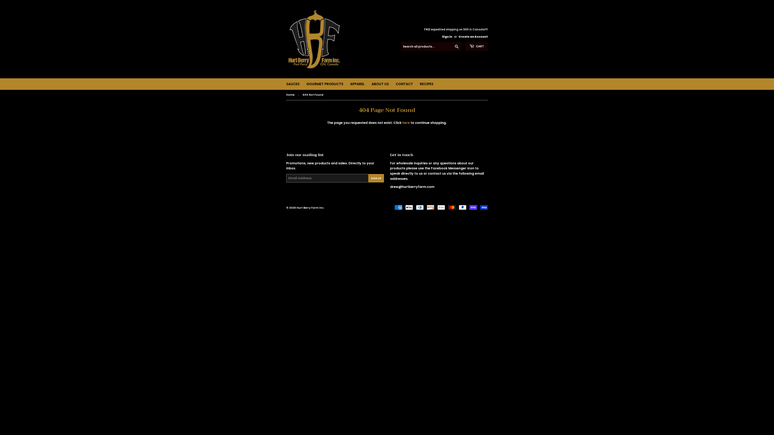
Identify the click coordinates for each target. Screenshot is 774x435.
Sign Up (376, 178)
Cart (479, 46)
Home (290, 95)
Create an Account (473, 37)
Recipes (426, 84)
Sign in (447, 37)
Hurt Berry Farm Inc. (310, 208)
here (406, 122)
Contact (404, 84)
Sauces (293, 84)
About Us (380, 84)
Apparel (357, 84)
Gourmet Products (324, 84)
